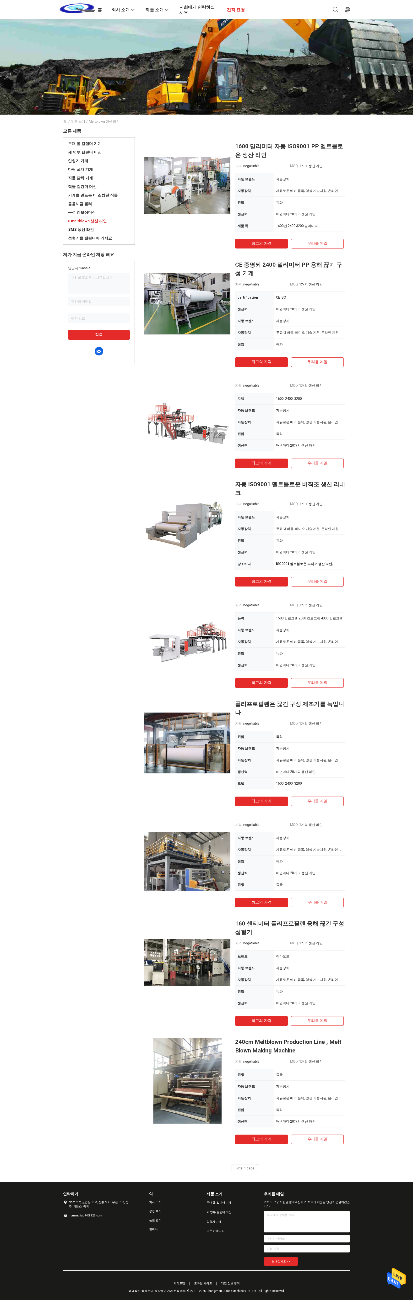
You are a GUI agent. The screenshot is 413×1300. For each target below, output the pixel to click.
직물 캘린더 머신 (82, 186)
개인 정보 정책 (230, 1283)
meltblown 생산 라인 (89, 221)
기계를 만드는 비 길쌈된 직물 (93, 195)
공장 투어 (155, 1211)
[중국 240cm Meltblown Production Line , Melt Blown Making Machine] (187, 1081)
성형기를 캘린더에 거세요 (90, 238)
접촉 (99, 334)
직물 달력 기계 (80, 178)
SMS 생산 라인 (81, 229)
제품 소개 (78, 121)
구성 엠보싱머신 (82, 212)
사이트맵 (179, 1283)
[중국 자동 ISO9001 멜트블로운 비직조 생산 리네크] (187, 523)
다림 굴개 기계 (80, 169)
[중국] (187, 422)
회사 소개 (155, 1202)
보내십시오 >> (281, 1261)
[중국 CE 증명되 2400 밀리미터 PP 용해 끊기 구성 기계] (187, 303)
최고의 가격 (261, 243)
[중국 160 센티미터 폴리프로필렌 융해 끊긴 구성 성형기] (187, 962)
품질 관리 (155, 1220)
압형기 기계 (78, 161)
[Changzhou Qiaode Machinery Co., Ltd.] (77, 8)
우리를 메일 (317, 243)
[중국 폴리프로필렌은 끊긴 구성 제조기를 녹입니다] (187, 743)
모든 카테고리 (215, 1230)
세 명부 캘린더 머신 (85, 152)
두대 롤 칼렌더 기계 (85, 143)
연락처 (153, 1229)
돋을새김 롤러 (80, 203)
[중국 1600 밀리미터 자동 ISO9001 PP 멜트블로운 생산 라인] (187, 185)
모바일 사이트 (203, 1283)
